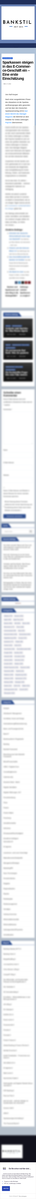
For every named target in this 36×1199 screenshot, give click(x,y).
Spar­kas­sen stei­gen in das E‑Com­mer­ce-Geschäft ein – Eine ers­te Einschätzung (17, 70)
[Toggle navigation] (16, 45)
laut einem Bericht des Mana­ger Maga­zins (16, 114)
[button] (33, 45)
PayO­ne (8, 123)
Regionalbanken (7, 58)
